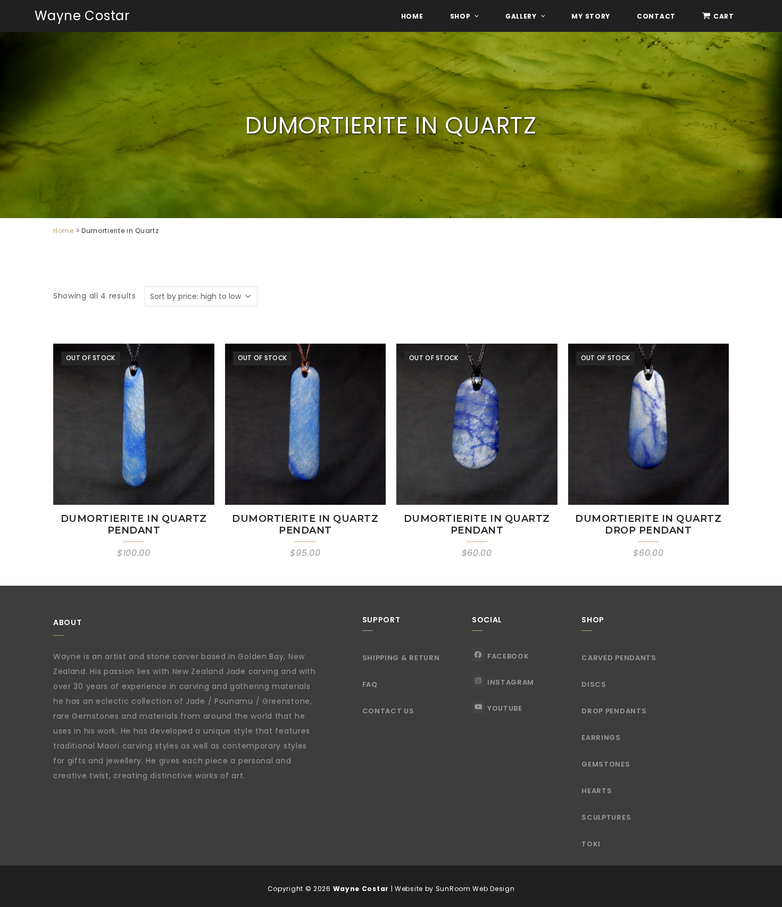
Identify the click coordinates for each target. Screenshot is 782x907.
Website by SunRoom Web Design (454, 888)
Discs (593, 684)
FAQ (370, 684)
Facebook (508, 656)
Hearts (596, 791)
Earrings (601, 738)
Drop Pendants (613, 711)
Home (63, 230)
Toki (591, 844)
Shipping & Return (401, 658)
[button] (718, 16)
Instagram (510, 682)
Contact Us (388, 711)
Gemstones (605, 764)
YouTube (504, 708)
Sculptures (606, 817)
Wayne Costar (82, 15)
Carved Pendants (618, 658)
